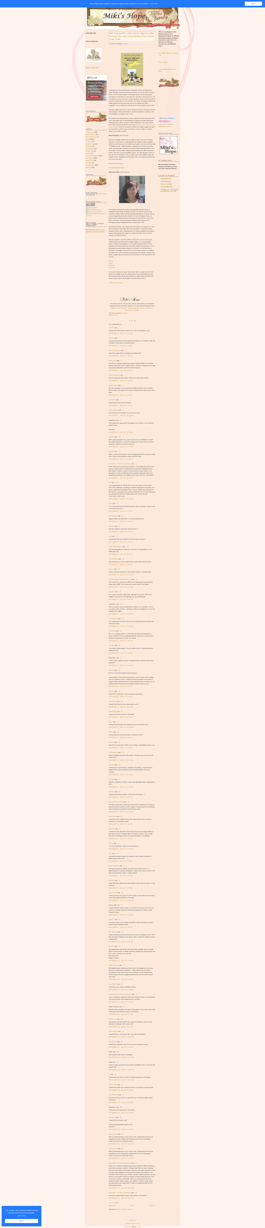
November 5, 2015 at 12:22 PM (121, 787)
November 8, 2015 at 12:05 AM (121, 915)
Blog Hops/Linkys (91, 137)
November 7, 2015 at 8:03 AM (120, 861)
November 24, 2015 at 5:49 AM (121, 1102)
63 (121, 1107)
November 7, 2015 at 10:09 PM (121, 900)
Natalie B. (112, 829)
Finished (88, 153)
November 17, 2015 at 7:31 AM (121, 1002)
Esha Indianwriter (114, 866)
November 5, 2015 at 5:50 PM (120, 797)
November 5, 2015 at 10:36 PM (121, 812)
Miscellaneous (90, 165)
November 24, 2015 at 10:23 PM (121, 1188)
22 (120, 592)
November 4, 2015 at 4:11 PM (120, 686)
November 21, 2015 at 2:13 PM (121, 1047)
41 (120, 829)
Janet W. (111, 328)
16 (119, 526)
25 (120, 631)
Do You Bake (90, 148)
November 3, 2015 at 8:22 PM (120, 554)
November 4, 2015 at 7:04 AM (120, 653)
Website (111, 261)
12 (136, 464)
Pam (110, 853)
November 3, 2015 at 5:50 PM (120, 531)
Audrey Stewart (113, 410)
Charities (88, 141)
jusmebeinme (113, 1041)
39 (128, 802)
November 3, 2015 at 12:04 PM (121, 478)
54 (123, 1006)
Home (132, 1205)
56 (123, 1031)
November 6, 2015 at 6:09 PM (120, 824)
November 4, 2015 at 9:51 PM (120, 696)
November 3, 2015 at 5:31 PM (120, 521)
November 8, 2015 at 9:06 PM (120, 927)
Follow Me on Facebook (165, 124)
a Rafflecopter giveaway (116, 282)
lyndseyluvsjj (113, 701)
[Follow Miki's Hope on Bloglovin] (167, 119)
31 (121, 711)
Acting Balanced (166, 178)
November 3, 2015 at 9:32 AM (120, 405)
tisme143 (112, 946)
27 (121, 658)
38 (119, 791)
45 (119, 880)
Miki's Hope (121, 9)
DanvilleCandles (166, 181)
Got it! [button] (21, 1221)
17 (116, 536)
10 (119, 437)
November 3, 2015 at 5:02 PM (120, 511)
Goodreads (112, 267)
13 (116, 482)
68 (136, 1192)
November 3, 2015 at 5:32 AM (120, 333)
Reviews (88, 167)
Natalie (111, 732)
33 (118, 732)
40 (121, 816)
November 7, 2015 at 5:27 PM (120, 888)
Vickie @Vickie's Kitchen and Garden (120, 994)
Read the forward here (116, 163)
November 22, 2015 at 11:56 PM (121, 1070)
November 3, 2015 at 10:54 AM (121, 432)
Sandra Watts (113, 1084)
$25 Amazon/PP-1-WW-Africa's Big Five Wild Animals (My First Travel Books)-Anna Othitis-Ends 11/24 (131, 36)
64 (120, 1117)
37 (119, 779)
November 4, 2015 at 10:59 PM (121, 727)
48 (119, 919)
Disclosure (89, 146)
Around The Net (90, 134)
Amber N (111, 691)
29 (119, 691)
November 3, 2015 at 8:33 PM (120, 564)
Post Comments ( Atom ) (124, 1209)
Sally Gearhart (113, 1134)
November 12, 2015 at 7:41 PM (121, 960)
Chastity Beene (113, 559)
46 (122, 892)
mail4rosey (112, 631)
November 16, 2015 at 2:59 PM (121, 989)
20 (118, 569)
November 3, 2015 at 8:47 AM (120, 395)
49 (122, 932)
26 (119, 645)
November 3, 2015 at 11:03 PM (121, 587)
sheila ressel (113, 816)
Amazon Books (163, 62)
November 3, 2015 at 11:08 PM (121, 599)
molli (110, 536)
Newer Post (112, 1205)
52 (122, 984)
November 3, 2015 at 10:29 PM (121, 574)
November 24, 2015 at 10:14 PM (121, 1144)
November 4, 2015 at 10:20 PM (121, 707)
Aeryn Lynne (113, 360)
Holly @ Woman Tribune (116, 802)
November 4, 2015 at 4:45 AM (120, 641)
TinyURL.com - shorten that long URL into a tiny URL (169, 190)
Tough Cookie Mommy (116, 546)
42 (118, 843)
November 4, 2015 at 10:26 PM (121, 717)
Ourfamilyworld (113, 618)
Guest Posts (89, 160)
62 (123, 1095)
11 (119, 451)
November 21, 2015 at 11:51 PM (121, 1057)
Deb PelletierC (113, 516)
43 (116, 853)
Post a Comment (114, 1202)
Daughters (112, 592)
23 (121, 604)
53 (136, 994)
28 (119, 670)
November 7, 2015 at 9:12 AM (120, 876)
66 (122, 1148)
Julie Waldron (113, 984)
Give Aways (89, 158)
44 (124, 866)
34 (119, 742)
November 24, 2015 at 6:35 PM (121, 1113)
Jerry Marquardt (114, 1095)
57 (122, 1041)
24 (123, 618)
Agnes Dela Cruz (114, 965)
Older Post (152, 1205)
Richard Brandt (113, 1031)
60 (115, 1074)
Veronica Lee (113, 1019)
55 (121, 1019)
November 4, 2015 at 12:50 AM (121, 626)
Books (88, 139)
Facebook (112, 265)
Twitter (111, 263)
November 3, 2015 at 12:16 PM (121, 499)
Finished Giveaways (92, 156)
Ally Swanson (113, 932)
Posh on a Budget (166, 184)
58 (117, 1052)
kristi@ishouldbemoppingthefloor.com (120, 579)
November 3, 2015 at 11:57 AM (121, 447)
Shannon (111, 670)
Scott (110, 503)
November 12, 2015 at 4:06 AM (121, 942)
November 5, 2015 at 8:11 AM (120, 748)
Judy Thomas (113, 892)
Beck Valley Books (114, 350)
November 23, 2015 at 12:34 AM (121, 1080)
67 (136, 1163)
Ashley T (111, 919)
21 (136, 579)
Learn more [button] (21, 1216)
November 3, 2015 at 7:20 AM (120, 356)
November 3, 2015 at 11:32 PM (121, 614)
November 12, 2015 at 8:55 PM (121, 979)
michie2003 (112, 400)
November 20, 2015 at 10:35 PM (121, 1037)
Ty (110, 1074)
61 (122, 1084)
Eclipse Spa (89, 151)
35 (123, 752)
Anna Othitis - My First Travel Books (120, 464)
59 (117, 1062)
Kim (110, 482)
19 (123, 559)
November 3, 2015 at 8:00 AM (120, 370)
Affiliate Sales (90, 132)
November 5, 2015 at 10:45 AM (121, 760)
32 (118, 722)
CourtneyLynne (113, 752)
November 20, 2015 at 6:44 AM (121, 1027)
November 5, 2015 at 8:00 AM (120, 737)
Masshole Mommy (114, 375)
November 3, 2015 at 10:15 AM (121, 415)
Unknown (112, 338)
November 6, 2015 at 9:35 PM (120, 838)
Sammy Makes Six (166, 187)
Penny (111, 722)
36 (119, 765)
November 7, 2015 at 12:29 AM (121, 849)
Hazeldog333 (113, 711)
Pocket (138, 1226)
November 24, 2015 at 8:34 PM (121, 1129)
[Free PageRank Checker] (90, 205)
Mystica (111, 569)
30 (121, 701)
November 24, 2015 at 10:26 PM (121, 1198)
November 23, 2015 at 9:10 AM (121, 1090)
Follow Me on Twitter (164, 126)
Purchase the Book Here (116, 168)
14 (117, 503)
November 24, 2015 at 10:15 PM (121, 1158)
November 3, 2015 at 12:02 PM (121, 459)
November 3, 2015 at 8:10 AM (120, 380)
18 (127, 546)
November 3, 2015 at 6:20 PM (120, 542)
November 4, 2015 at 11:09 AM (121, 665)
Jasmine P (112, 1117)
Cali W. (111, 843)
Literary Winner (113, 385)
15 (122, 516)
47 (122, 905)
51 (124, 965)
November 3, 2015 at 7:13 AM (120, 346)
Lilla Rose (89, 163)
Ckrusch (111, 742)
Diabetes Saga (90, 144)
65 (122, 1134)
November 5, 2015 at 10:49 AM (121, 774)
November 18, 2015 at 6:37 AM (121, 1014)
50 (119, 946)
